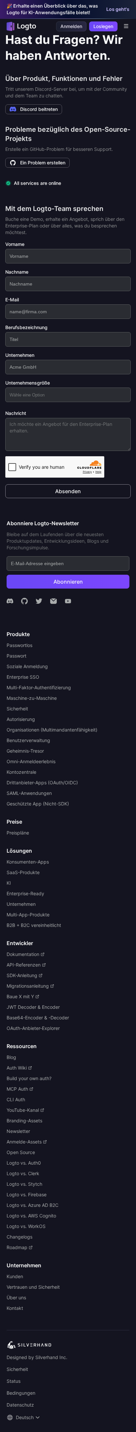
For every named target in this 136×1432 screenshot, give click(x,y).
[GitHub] (24, 601)
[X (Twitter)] (39, 601)
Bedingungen (21, 1393)
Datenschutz (20, 1405)
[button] (24, 1417)
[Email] (53, 601)
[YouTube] (68, 601)
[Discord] (10, 601)
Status (13, 1381)
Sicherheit (17, 1369)
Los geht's (117, 9)
